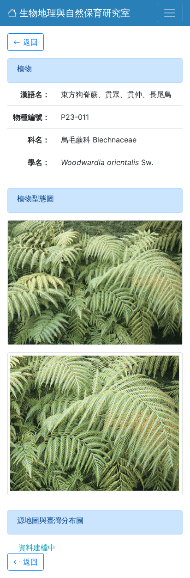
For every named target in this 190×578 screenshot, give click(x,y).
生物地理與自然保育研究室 (73, 12)
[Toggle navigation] (170, 13)
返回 (29, 42)
